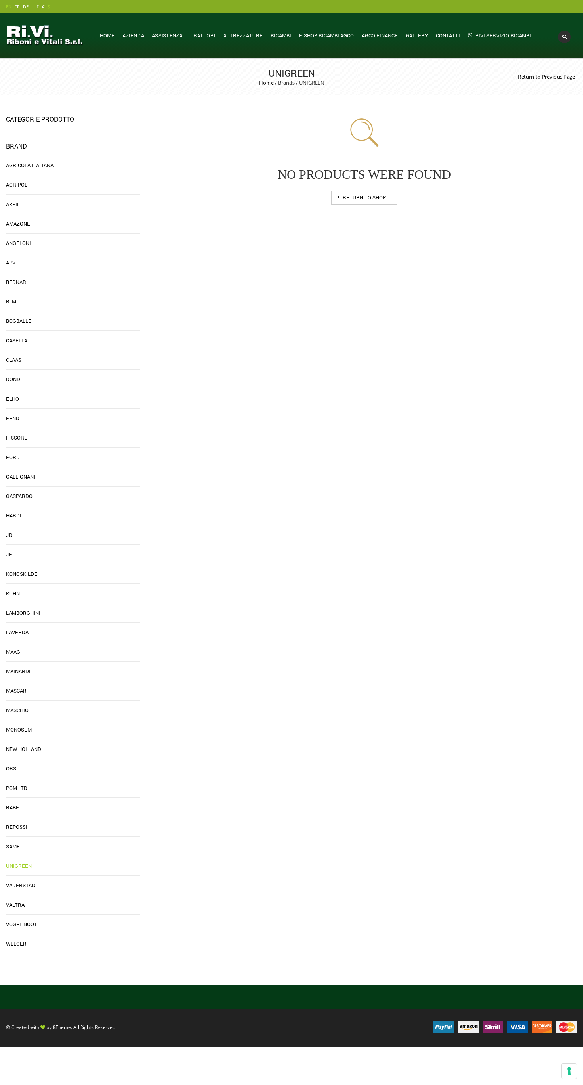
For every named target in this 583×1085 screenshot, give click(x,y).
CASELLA (16, 340)
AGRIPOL (16, 184)
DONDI (14, 379)
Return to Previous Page (546, 76)
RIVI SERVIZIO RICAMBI (503, 35)
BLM (11, 301)
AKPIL (13, 204)
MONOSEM (19, 729)
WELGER (16, 943)
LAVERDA (17, 632)
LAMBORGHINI (23, 612)
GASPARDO (19, 496)
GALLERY (417, 35)
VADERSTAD (20, 885)
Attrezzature (243, 35)
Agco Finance (380, 35)
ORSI (12, 768)
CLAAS (13, 359)
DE (26, 7)
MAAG (13, 651)
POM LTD (16, 788)
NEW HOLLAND (23, 749)
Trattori (202, 35)
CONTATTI (448, 35)
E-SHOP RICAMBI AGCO (326, 35)
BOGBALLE (18, 320)
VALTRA (15, 904)
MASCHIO (17, 710)
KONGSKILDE (21, 573)
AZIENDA (133, 35)
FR (17, 7)
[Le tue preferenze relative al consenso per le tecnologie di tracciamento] (569, 1071)
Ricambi (280, 35)
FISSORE (16, 437)
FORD (13, 457)
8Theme (62, 1027)
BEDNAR (16, 282)
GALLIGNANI (20, 476)
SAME (13, 846)
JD (9, 535)
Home (107, 35)
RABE (12, 807)
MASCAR (16, 690)
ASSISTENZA (167, 35)
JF (9, 554)
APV (10, 262)
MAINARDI (18, 671)
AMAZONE (18, 223)
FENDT (14, 418)
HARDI (13, 515)
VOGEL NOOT (21, 924)
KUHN (13, 593)
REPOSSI (16, 826)
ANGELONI (18, 243)
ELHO (12, 398)
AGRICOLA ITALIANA (30, 165)
